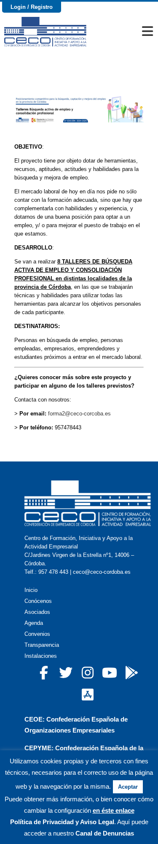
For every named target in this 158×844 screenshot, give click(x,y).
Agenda (33, 623)
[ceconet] (131, 672)
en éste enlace (113, 810)
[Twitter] (66, 672)
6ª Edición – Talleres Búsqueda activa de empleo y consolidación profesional (79, 75)
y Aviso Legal (94, 821)
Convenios (37, 634)
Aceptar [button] (128, 787)
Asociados (37, 612)
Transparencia (41, 645)
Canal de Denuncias (104, 833)
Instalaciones (40, 656)
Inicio (30, 590)
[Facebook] (44, 672)
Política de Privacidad (42, 821)
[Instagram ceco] (88, 672)
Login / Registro (32, 7)
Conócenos (38, 601)
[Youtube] (109, 672)
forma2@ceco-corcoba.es (79, 413)
